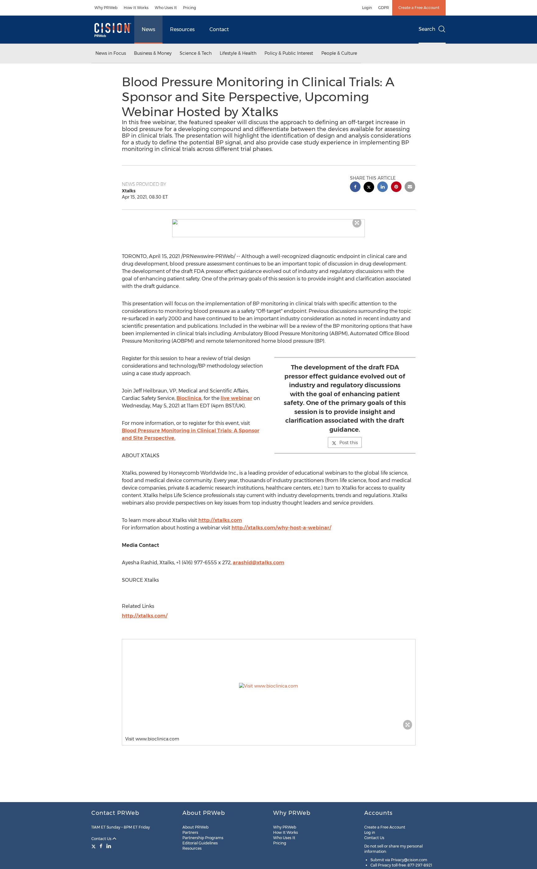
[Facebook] (101, 846)
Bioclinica (189, 398)
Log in (369, 832)
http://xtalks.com (220, 520)
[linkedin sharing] (382, 187)
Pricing (189, 7)
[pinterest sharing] (396, 187)
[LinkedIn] (109, 846)
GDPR (383, 7)
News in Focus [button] (110, 53)
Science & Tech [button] (196, 53)
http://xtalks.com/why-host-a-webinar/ (281, 528)
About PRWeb (195, 827)
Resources (182, 29)
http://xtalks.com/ (145, 616)
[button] (268, 221)
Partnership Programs (202, 837)
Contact (219, 29)
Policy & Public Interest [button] (288, 53)
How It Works (136, 7)
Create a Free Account (418, 7)
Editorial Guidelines (200, 843)
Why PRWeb (105, 7)
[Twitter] (94, 846)
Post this (348, 442)
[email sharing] (410, 187)
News (148, 29)
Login (367, 7)
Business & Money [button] (153, 53)
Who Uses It (166, 7)
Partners (190, 832)
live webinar (236, 398)
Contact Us (101, 838)
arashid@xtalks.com (258, 563)
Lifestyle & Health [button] (238, 53)
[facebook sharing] (355, 187)
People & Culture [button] (339, 53)
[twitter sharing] (369, 188)
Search (427, 29)
